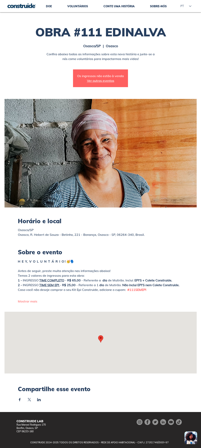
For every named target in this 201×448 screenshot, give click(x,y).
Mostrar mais (27, 301)
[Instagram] (140, 422)
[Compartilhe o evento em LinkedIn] (39, 399)
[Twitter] (155, 422)
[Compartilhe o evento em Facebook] (20, 399)
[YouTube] (171, 422)
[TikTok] (179, 422)
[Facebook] (147, 422)
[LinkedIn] (163, 422)
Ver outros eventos (100, 81)
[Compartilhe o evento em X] (29, 399)
